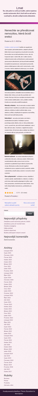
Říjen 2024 (7, 275)
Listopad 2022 (8, 320)
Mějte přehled (8, 228)
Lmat (19, 8)
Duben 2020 (8, 347)
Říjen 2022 (7, 322)
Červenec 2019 (8, 360)
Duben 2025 (8, 262)
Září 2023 (7, 300)
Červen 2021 (8, 340)
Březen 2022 (8, 331)
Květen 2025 (8, 259)
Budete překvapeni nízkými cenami (14, 232)
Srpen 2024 (7, 277)
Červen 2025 (8, 257)
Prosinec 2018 (8, 367)
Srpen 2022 (7, 327)
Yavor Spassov (19, 393)
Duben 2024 (8, 284)
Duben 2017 (8, 371)
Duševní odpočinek (10, 230)
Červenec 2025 (8, 255)
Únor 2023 (7, 313)
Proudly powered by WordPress (11, 391)
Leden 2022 (7, 333)
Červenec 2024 (8, 280)
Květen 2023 (8, 306)
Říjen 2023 (7, 297)
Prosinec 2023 (8, 293)
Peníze (6, 380)
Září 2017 (7, 369)
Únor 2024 (7, 289)
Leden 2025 (7, 268)
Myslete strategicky (10, 226)
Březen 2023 (8, 311)
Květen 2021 (8, 342)
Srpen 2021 (7, 338)
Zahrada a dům (8, 385)
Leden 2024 (7, 291)
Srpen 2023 (7, 302)
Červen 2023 (8, 304)
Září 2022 (7, 324)
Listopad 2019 (8, 353)
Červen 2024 (8, 282)
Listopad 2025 (8, 251)
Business (6, 378)
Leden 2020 (7, 351)
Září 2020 (7, 344)
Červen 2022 (8, 329)
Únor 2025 (7, 266)
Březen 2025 (8, 264)
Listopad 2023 (8, 295)
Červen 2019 (8, 362)
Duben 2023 (8, 309)
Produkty (14, 196)
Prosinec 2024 (8, 271)
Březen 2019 (8, 365)
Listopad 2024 (8, 273)
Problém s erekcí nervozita (12, 47)
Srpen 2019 (7, 358)
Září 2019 (7, 356)
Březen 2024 (8, 286)
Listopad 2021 (8, 335)
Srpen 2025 (7, 253)
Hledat (6, 210)
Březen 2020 (8, 349)
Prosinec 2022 (8, 318)
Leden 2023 (7, 315)
